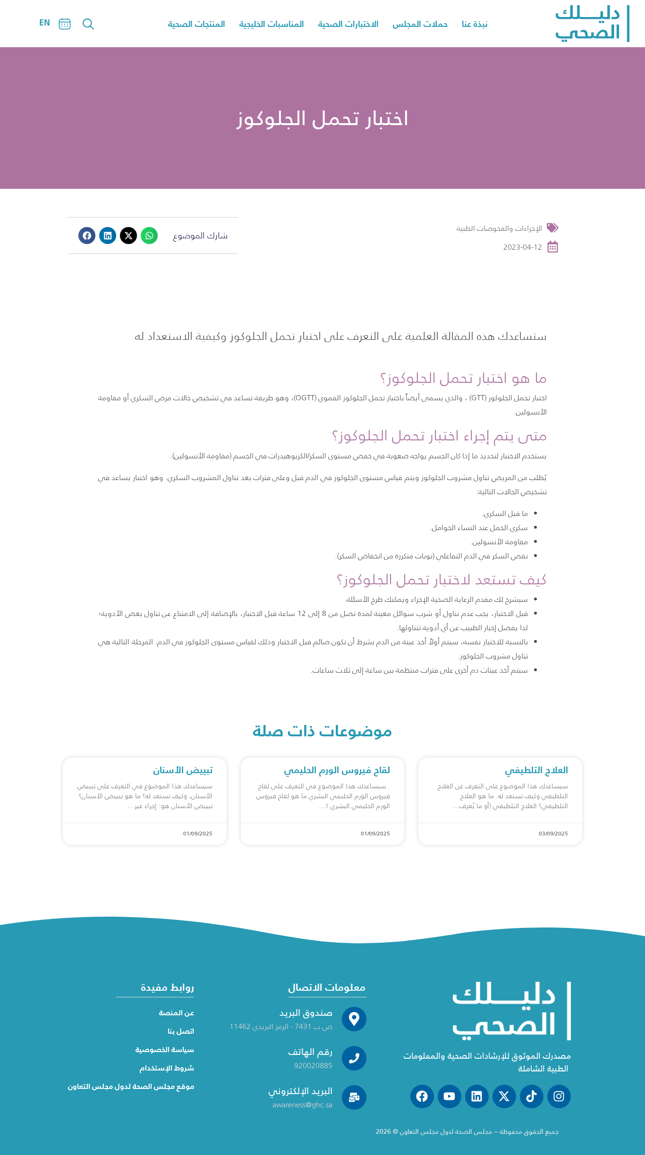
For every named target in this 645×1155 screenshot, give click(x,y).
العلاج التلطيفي (536, 770)
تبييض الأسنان (182, 770)
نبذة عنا (475, 24)
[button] (86, 235)
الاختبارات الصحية (348, 24)
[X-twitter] (504, 1096)
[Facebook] (422, 1096)
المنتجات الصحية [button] (196, 24)
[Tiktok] (531, 1096)
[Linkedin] (477, 1096)
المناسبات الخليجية (271, 24)
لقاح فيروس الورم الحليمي (337, 770)
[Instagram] (559, 1096)
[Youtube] (449, 1096)
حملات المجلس (420, 24)
